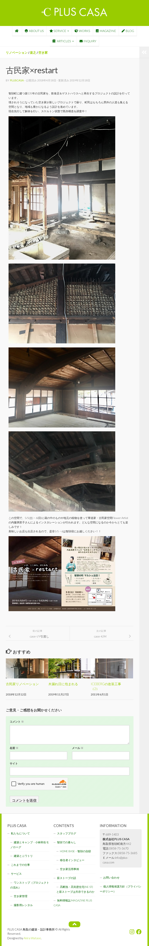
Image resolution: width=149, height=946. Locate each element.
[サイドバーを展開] (144, 52)
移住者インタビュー (72, 860)
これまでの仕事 (20, 864)
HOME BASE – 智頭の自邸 (75, 851)
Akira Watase (32, 938)
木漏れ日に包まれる (63, 684)
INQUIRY (89, 41)
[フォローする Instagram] (132, 932)
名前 (14, 748)
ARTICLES (63, 41)
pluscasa (17, 80)
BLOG (130, 31)
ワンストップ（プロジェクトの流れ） (29, 885)
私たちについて (20, 833)
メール (77, 748)
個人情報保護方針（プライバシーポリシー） (120, 889)
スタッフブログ (66, 833)
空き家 (43, 52)
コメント (17, 721)
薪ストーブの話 (66, 878)
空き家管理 (20, 896)
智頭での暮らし (66, 842)
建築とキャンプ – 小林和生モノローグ (29, 845)
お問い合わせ (111, 877)
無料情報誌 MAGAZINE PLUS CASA (73, 903)
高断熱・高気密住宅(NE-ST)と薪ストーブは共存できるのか (75, 889)
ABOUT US (36, 31)
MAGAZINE (108, 31)
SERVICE (60, 31)
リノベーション (17, 52)
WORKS (84, 31)
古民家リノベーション (22, 684)
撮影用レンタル (23, 905)
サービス (16, 873)
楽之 (33, 52)
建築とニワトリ (23, 855)
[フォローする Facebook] (139, 932)
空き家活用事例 (69, 869)
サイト (14, 763)
